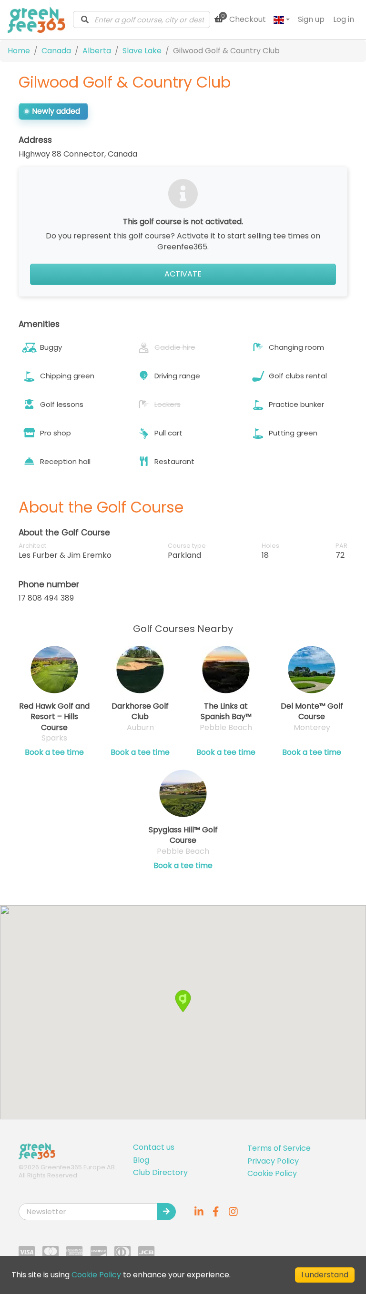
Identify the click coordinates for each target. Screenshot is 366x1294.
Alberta (96, 50)
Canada (56, 50)
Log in (343, 19)
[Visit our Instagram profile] (233, 1211)
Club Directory (160, 1172)
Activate (183, 273)
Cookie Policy (272, 1173)
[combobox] (141, 19)
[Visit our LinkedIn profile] (198, 1211)
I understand (324, 1274)
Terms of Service (279, 1148)
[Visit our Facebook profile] (215, 1211)
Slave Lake (142, 50)
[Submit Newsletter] (166, 1211)
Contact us (153, 1147)
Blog (141, 1160)
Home (19, 50)
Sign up (311, 19)
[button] (183, 1001)
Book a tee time (54, 752)
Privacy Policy (273, 1161)
